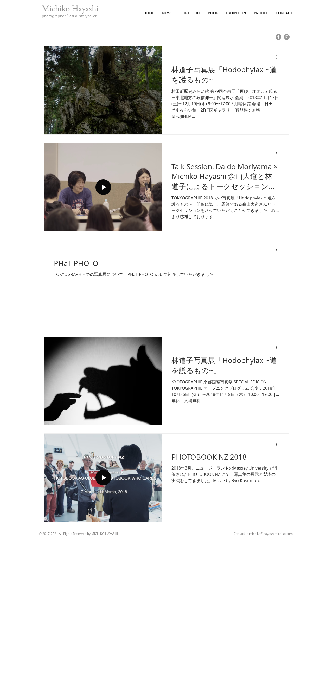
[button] (190, 13)
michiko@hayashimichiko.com (271, 533)
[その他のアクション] (278, 57)
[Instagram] (287, 37)
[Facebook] (278, 37)
